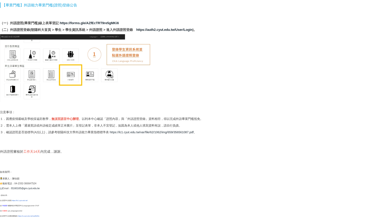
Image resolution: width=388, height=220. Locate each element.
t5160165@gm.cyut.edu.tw (25, 188)
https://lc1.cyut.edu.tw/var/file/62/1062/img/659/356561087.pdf (152, 132)
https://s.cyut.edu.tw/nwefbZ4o (28, 216)
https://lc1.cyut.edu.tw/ (20, 200)
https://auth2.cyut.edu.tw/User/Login (164, 30)
